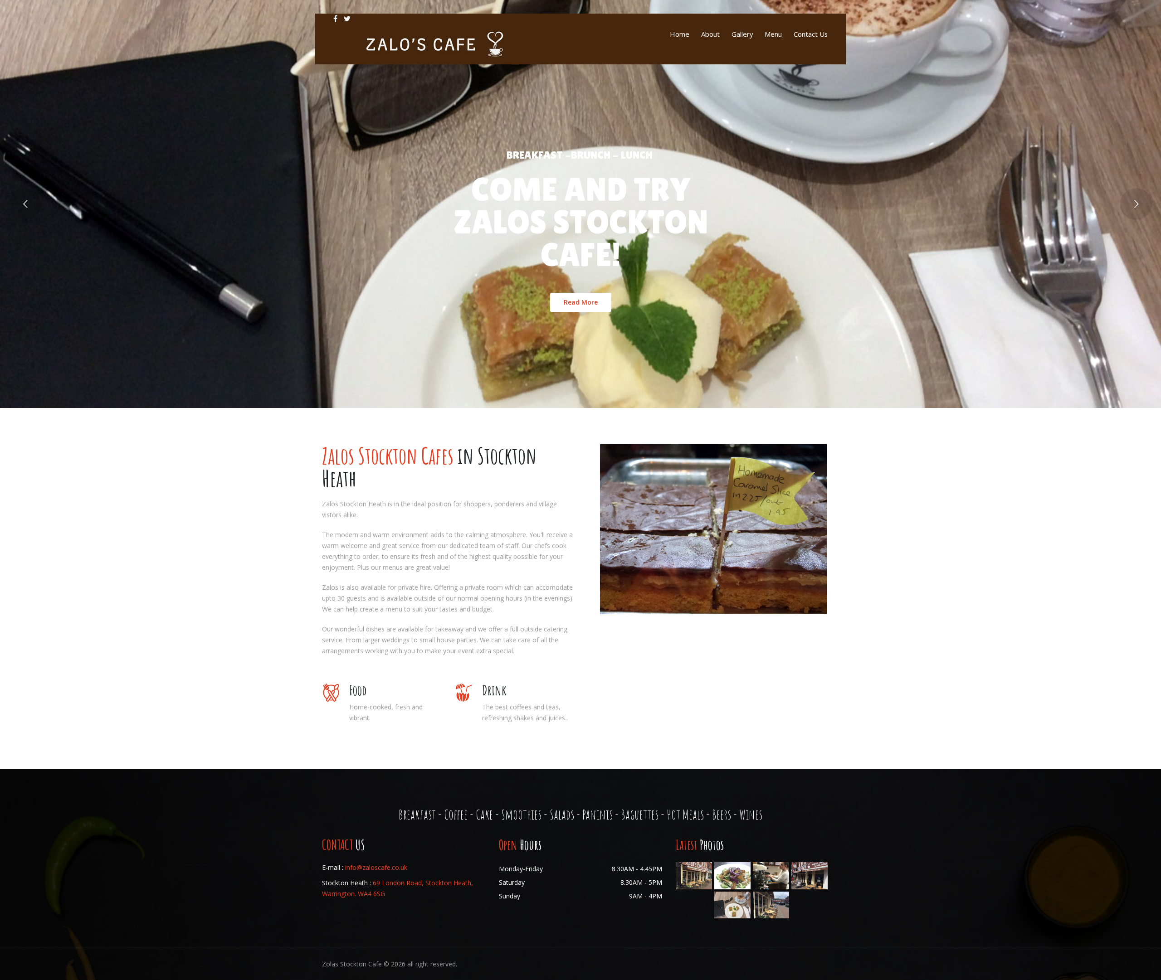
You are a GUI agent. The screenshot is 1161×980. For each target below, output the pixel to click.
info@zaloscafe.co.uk (376, 867)
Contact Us (811, 34)
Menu (773, 34)
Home (679, 34)
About (710, 34)
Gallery (742, 34)
